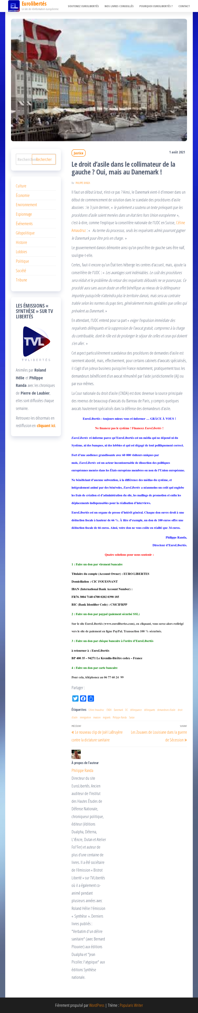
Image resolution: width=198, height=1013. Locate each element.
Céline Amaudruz (96, 710)
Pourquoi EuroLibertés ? (156, 6)
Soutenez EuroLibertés (83, 6)
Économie (23, 195)
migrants (106, 717)
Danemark (118, 710)
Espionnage (24, 214)
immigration (85, 717)
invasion (97, 717)
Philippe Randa (83, 183)
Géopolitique (25, 233)
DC (126, 710)
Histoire (21, 242)
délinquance (136, 710)
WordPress (96, 1005)
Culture (21, 186)
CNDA (109, 710)
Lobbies (21, 251)
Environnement (26, 204)
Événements (24, 223)
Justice (78, 153)
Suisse (132, 717)
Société (21, 270)
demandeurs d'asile (166, 710)
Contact (184, 6)
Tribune (21, 280)
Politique (22, 261)
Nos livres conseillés (119, 6)
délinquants (149, 710)
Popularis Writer (131, 1005)
